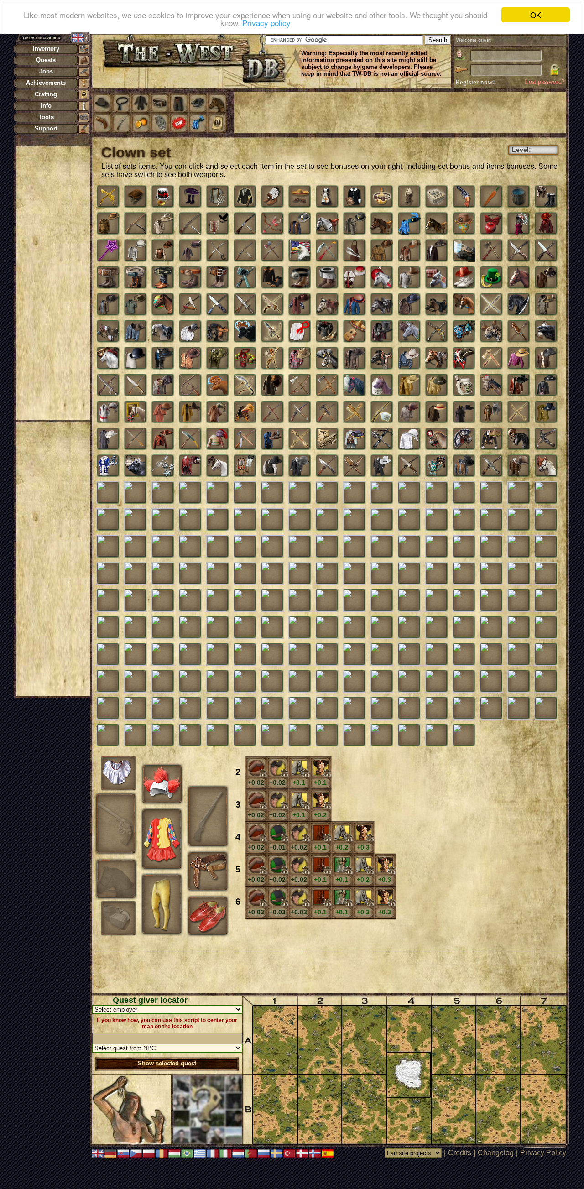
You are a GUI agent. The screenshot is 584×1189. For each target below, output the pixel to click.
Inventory (46, 48)
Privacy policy (266, 23)
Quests (46, 60)
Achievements (46, 82)
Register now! (475, 82)
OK (535, 15)
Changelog (496, 1153)
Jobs (46, 71)
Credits (459, 1153)
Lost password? (544, 81)
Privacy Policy (543, 1153)
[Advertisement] (52, 283)
